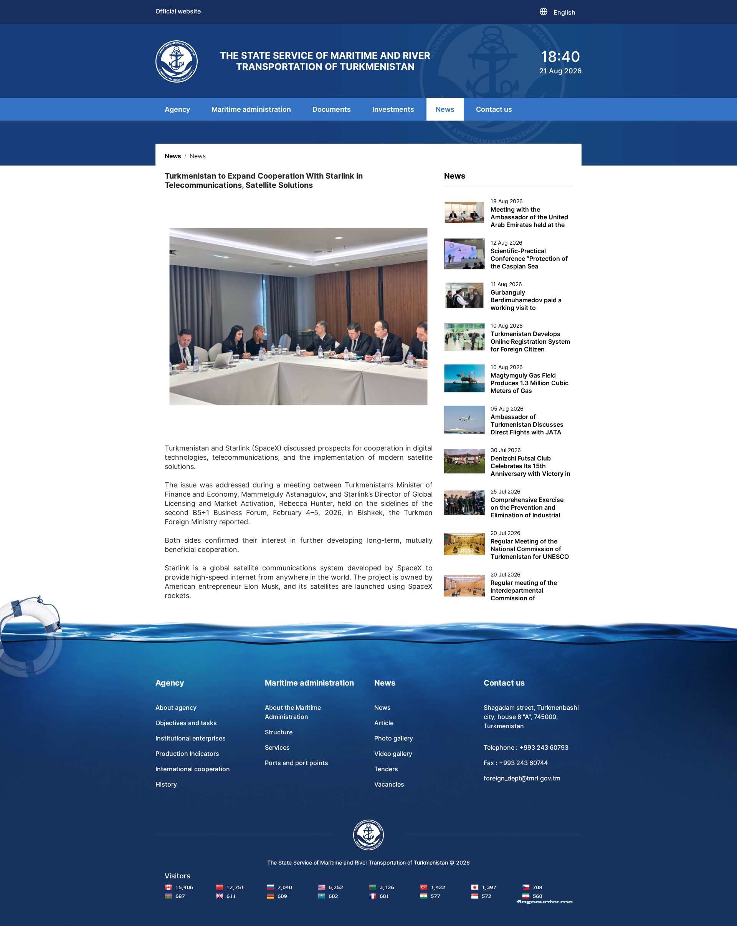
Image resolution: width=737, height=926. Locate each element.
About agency (176, 707)
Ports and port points (296, 763)
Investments (393, 109)
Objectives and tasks (186, 723)
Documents (331, 109)
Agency (177, 109)
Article (383, 723)
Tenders (386, 769)
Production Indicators (187, 753)
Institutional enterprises (190, 738)
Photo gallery (393, 738)
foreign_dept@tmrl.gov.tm (522, 778)
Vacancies (389, 784)
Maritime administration (251, 109)
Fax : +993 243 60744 (516, 763)
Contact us (494, 109)
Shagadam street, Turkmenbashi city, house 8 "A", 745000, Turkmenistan (531, 717)
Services (277, 747)
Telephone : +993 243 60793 (526, 747)
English (564, 12)
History (166, 784)
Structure (278, 732)
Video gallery (393, 753)
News (445, 109)
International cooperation (192, 769)
